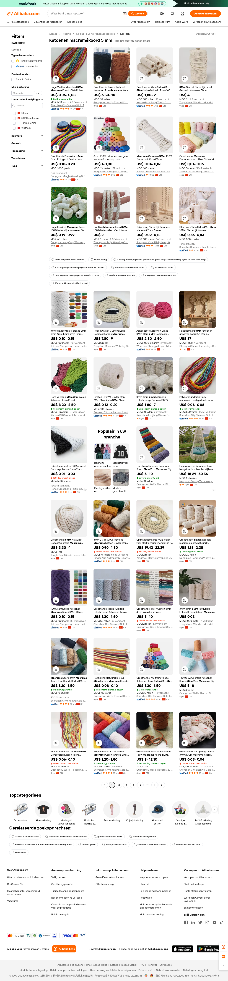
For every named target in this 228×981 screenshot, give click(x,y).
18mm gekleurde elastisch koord (71, 283)
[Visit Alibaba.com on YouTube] (214, 922)
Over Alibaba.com (17, 869)
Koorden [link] (125, 33)
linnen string (100, 259)
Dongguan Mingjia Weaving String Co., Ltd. (69, 176)
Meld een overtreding (152, 914)
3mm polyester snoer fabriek (69, 259)
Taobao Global (128, 964)
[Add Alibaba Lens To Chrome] (64, 948)
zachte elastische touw (26, 836)
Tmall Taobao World (96, 964)
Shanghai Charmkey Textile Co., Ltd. (197, 247)
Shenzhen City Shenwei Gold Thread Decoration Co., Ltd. (69, 105)
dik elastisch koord (164, 267)
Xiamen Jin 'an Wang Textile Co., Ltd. (197, 171)
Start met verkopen (194, 884)
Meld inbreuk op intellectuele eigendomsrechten (156, 906)
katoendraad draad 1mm (188, 844)
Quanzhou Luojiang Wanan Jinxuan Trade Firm (154, 415)
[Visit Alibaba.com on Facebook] (186, 922)
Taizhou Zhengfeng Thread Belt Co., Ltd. (69, 346)
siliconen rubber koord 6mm (152, 844)
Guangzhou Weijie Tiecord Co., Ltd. (112, 102)
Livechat (144, 884)
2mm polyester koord (116, 844)
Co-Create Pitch (16, 884)
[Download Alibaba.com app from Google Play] (209, 948)
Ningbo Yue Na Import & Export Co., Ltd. (112, 171)
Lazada (114, 964)
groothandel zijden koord (109, 836)
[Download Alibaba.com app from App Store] (182, 948)
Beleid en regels (60, 914)
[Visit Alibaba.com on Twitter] (200, 922)
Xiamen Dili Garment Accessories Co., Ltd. (69, 415)
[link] (223, 947)
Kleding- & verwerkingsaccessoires (95, 33)
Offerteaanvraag (104, 884)
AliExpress (63, 964)
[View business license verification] (146, 975)
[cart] (172, 14)
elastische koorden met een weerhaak (68, 836)
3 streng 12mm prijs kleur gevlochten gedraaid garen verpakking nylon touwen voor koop (161, 259)
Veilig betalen (58, 877)
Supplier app (108, 948)
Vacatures (12, 900)
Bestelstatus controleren (198, 890)
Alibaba (53, 33)
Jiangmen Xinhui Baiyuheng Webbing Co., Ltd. (154, 242)
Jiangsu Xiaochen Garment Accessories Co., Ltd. (154, 171)
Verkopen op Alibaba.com (198, 877)
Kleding (67, 33)
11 (155, 785)
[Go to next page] (162, 785)
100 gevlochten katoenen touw (160, 275)
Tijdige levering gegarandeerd (67, 890)
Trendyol (152, 964)
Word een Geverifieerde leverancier (197, 899)
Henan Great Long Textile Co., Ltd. (154, 102)
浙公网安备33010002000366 (172, 975)
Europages (166, 964)
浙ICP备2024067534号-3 (205, 975)
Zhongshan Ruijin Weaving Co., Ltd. (112, 242)
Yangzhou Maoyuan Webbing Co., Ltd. (112, 346)
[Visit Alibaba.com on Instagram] (207, 922)
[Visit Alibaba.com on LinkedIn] (193, 922)
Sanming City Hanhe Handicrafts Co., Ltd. (112, 412)
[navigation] (27, 410)
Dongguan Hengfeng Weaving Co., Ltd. (69, 242)
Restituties (146, 897)
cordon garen (88, 844)
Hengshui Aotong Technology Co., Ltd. (197, 481)
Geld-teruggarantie (61, 884)
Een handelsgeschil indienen (155, 890)
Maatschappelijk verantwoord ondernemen (23, 892)
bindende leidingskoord (144, 836)
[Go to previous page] (105, 785)
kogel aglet (20, 852)
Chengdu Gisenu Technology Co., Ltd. (197, 346)
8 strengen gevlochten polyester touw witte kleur (79, 267)
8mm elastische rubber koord (129, 267)
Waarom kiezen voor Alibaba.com (25, 877)
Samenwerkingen (193, 907)
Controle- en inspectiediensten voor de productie (68, 906)
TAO (141, 964)
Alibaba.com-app (158, 948)
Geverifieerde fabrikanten (109, 877)
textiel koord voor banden (122, 275)
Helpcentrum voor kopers (154, 877)
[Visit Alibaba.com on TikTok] (221, 922)
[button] (125, 13)
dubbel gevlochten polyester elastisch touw (77, 275)
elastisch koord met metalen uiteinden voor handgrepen (43, 844)
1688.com (77, 964)
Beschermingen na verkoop (66, 897)
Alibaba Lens (14, 948)
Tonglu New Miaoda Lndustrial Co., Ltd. (197, 102)
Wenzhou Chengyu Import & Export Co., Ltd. (154, 346)
